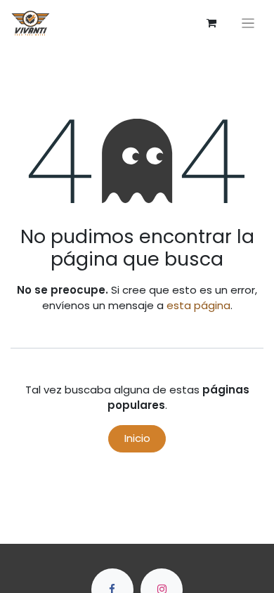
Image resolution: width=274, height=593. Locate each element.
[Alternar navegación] (248, 23)
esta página (198, 305)
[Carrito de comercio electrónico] (211, 23)
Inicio (137, 438)
